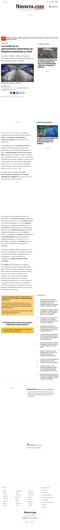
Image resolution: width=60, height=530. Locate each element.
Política (5, 492)
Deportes (17, 499)
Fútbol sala (30, 492)
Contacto (45, 490)
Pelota (17, 505)
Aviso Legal (45, 500)
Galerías (30, 503)
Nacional (30, 497)
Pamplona (5, 501)
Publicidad (45, 492)
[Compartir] (11, 92)
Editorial (5, 505)
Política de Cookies (47, 495)
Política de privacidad (48, 497)
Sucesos (5, 494)
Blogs (17, 492)
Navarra (5, 491)
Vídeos (29, 505)
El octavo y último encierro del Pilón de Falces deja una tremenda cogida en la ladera (49, 361)
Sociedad (5, 498)
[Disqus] (42, 419)
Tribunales (5, 496)
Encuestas (18, 494)
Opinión (4, 503)
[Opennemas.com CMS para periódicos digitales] (30, 519)
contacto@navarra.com (9, 314)
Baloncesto (18, 503)
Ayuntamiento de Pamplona (11, 133)
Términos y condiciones (46, 389)
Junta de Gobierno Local (14, 168)
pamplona (6, 96)
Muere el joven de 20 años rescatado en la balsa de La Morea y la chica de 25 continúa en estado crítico (32, 38)
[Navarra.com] (30, 6)
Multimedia (30, 502)
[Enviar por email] (20, 92)
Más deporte (31, 494)
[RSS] (34, 515)
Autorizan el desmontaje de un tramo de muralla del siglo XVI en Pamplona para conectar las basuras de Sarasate (47, 64)
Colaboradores (19, 491)
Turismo (44, 504)
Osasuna (17, 497)
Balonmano (30, 491)
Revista (29, 499)
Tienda (44, 507)
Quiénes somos (46, 487)
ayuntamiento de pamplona (17, 96)
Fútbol (17, 501)
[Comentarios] (23, 92)
